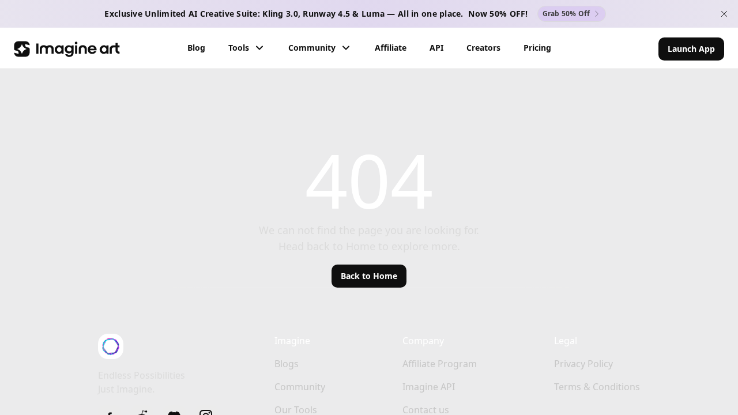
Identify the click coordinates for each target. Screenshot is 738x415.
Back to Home (369, 275)
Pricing (537, 47)
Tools (238, 47)
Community (312, 47)
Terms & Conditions (597, 386)
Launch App (691, 48)
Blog (196, 47)
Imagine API (428, 386)
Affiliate (390, 47)
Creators (483, 47)
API (436, 47)
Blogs (286, 363)
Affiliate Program (439, 363)
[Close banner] (724, 13)
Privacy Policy (583, 363)
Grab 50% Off (566, 13)
